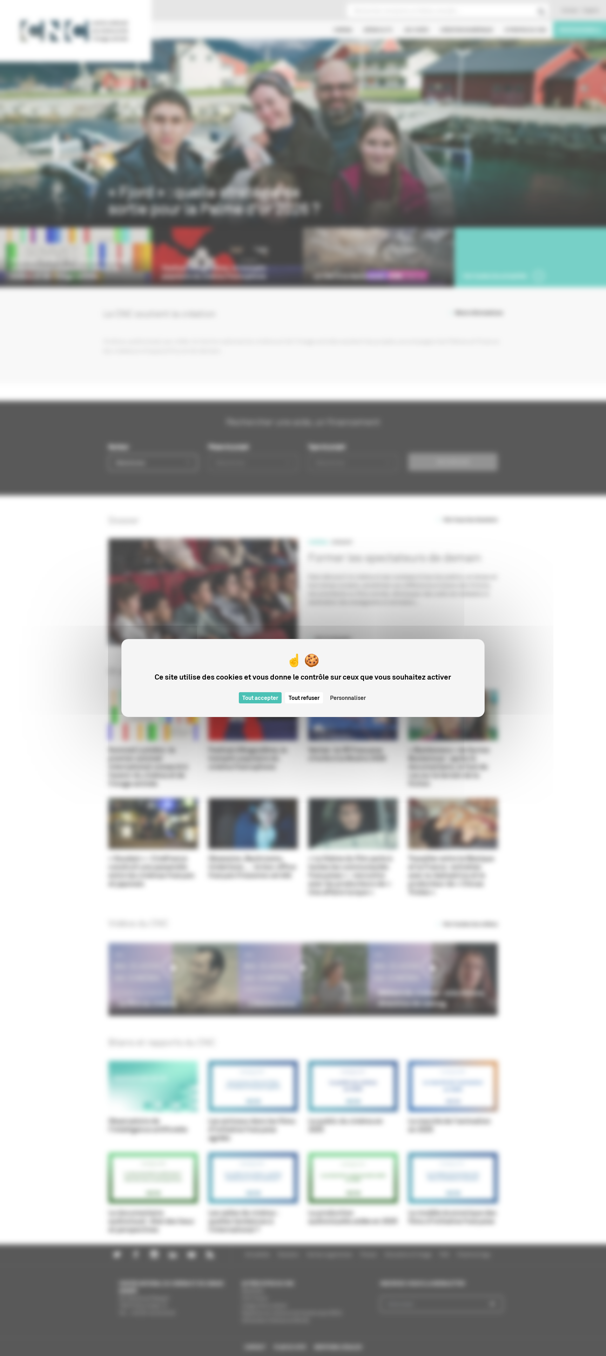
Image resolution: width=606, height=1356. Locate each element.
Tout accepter (260, 697)
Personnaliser (348, 697)
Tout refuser (304, 697)
